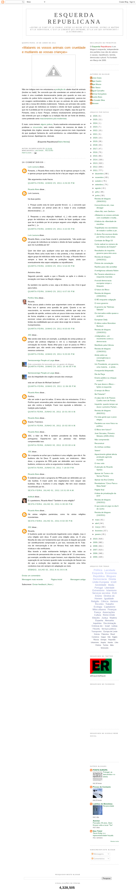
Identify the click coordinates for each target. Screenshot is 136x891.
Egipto (114, 637)
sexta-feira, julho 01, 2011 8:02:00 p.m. (50, 521)
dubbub (31, 497)
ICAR (113, 582)
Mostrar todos (114, 841)
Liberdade (109, 587)
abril (97, 523)
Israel (107, 626)
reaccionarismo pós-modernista (53, 119)
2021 (95, 134)
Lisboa (114, 626)
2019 (95, 141)
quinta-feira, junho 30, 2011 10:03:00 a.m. (52, 445)
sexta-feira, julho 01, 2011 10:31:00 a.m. (51, 490)
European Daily (101, 320)
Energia (103, 640)
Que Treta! (97, 831)
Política (98, 570)
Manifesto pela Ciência (104, 345)
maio (97, 520)
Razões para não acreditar (106, 267)
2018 (95, 145)
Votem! (97, 451)
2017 (95, 149)
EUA (114, 593)
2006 (95, 553)
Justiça (105, 618)
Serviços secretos (101, 593)
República (99, 576)
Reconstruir (99, 443)
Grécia (97, 634)
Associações (109, 612)
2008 (95, 546)
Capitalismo (109, 607)
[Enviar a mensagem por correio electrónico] (35, 153)
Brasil (112, 634)
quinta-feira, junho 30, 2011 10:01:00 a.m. (52, 412)
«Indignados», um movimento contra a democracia (104, 339)
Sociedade (100, 585)
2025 (95, 120)
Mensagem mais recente (32, 579)
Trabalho (109, 604)
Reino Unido (109, 615)
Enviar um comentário (31, 576)
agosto (98, 188)
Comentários (99, 859)
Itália (112, 645)
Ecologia (98, 607)
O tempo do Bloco (102, 391)
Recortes (99, 604)
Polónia (98, 645)
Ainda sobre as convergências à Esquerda (102, 358)
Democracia (100, 579)
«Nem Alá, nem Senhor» (105, 211)
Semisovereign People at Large (41, 360)
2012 (95, 167)
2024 (95, 123)
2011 (95, 170)
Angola (103, 642)
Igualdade (109, 598)
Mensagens (98, 854)
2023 (95, 127)
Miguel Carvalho (97, 91)
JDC (30, 335)
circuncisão (37, 127)
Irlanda (110, 642)
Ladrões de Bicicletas (102, 804)
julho (97, 192)
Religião (49, 150)
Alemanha (109, 620)
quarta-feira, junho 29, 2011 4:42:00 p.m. (51, 229)
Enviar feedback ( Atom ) (43, 584)
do (64, 89)
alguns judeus (46, 124)
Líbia (116, 642)
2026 (95, 116)
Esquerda (97, 573)
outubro (98, 181)
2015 (95, 156)
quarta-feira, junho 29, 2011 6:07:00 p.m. (51, 292)
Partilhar (27, 153)
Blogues (111, 576)
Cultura (97, 615)
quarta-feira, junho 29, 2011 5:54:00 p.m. (51, 266)
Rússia (96, 640)
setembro (99, 185)
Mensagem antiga (78, 579)
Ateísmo (114, 601)
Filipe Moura (96, 84)
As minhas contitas (102, 447)
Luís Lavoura (33, 167)
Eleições (96, 618)
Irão (109, 637)
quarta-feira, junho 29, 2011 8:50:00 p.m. (51, 329)
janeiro (98, 534)
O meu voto (99, 463)
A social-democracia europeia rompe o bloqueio (103, 283)
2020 (95, 138)
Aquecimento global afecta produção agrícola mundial (106, 457)
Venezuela (104, 648)
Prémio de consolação (104, 263)
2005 (95, 557)
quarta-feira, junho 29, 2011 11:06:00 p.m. (52, 386)
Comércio (95, 637)
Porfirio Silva (33, 298)
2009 (95, 542)
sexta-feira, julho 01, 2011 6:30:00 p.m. (50, 504)
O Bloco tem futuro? (103, 430)
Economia (111, 573)
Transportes (97, 631)
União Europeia (100, 582)
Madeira (113, 618)
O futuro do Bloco (102, 290)
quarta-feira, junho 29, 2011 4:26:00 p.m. (51, 183)
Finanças (112, 609)
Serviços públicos (109, 629)
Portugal (99, 587)
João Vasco (95, 88)
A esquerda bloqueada (104, 371)
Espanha (99, 620)
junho (97, 196)
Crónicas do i (97, 626)
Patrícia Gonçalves (99, 94)
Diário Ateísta (63, 142)
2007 (95, 550)
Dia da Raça (100, 374)
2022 (95, 130)
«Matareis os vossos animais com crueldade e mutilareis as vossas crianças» (54, 50)
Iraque (103, 637)
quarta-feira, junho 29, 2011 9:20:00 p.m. (51, 354)
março (98, 527)
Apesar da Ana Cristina (104, 480)
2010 (95, 539)
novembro (99, 177)
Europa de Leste (110, 631)
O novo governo (101, 303)
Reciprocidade (108, 806)
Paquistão (112, 640)
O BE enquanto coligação (105, 300)
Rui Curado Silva (98, 100)
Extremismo (98, 590)
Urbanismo (95, 642)
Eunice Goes (96, 78)
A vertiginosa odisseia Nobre (106, 271)
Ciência (104, 601)
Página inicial (56, 579)
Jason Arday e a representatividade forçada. (103, 834)
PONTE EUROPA (100, 770)
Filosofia (96, 629)
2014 (95, 160)
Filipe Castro (96, 81)
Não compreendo (102, 440)
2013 (95, 163)
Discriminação (109, 623)
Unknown (95, 103)
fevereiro (99, 531)
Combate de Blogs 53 (104, 241)
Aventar (96, 821)
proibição (59, 89)
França (97, 612)
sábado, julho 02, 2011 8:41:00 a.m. (48, 570)
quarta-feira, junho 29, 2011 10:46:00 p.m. (52, 367)
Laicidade (39, 150)
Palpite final (99, 490)
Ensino (98, 596)
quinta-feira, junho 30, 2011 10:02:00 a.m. (52, 426)
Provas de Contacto (102, 787)
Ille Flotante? (100, 394)
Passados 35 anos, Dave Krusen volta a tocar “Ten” (103, 824)
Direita (112, 579)
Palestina (105, 634)
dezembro (99, 174)
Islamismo (111, 590)
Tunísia (105, 645)
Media (111, 585)
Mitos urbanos (99, 609)
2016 (95, 152)
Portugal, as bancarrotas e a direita (109, 774)
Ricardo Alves (34, 189)
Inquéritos (97, 623)
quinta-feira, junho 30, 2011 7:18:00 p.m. (51, 468)
